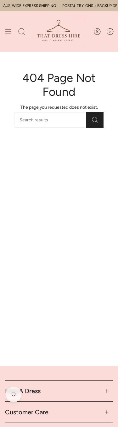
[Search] (95, 120)
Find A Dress (23, 391)
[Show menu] (8, 31)
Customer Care (26, 412)
